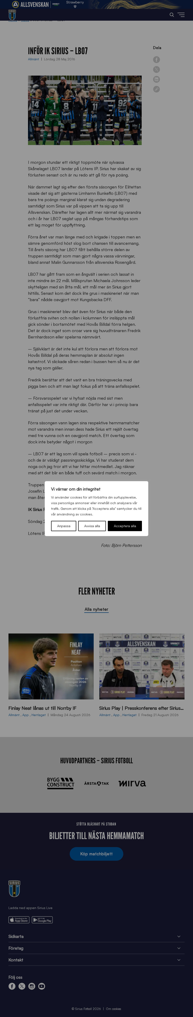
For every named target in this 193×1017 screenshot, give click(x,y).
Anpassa (63, 526)
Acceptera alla (125, 526)
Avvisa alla (92, 526)
